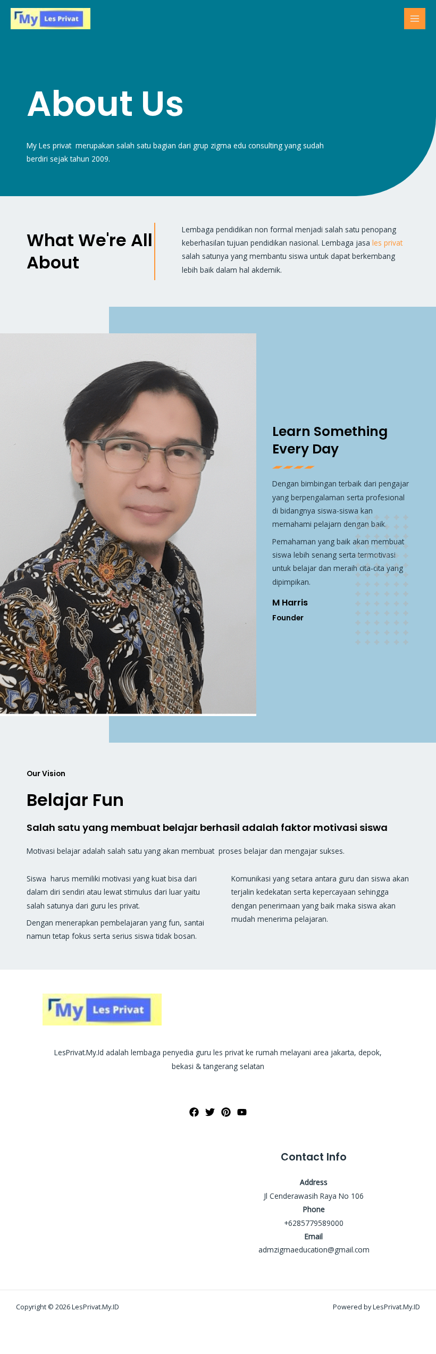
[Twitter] (210, 1112)
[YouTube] (242, 1112)
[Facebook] (194, 1112)
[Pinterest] (226, 1112)
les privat (387, 243)
